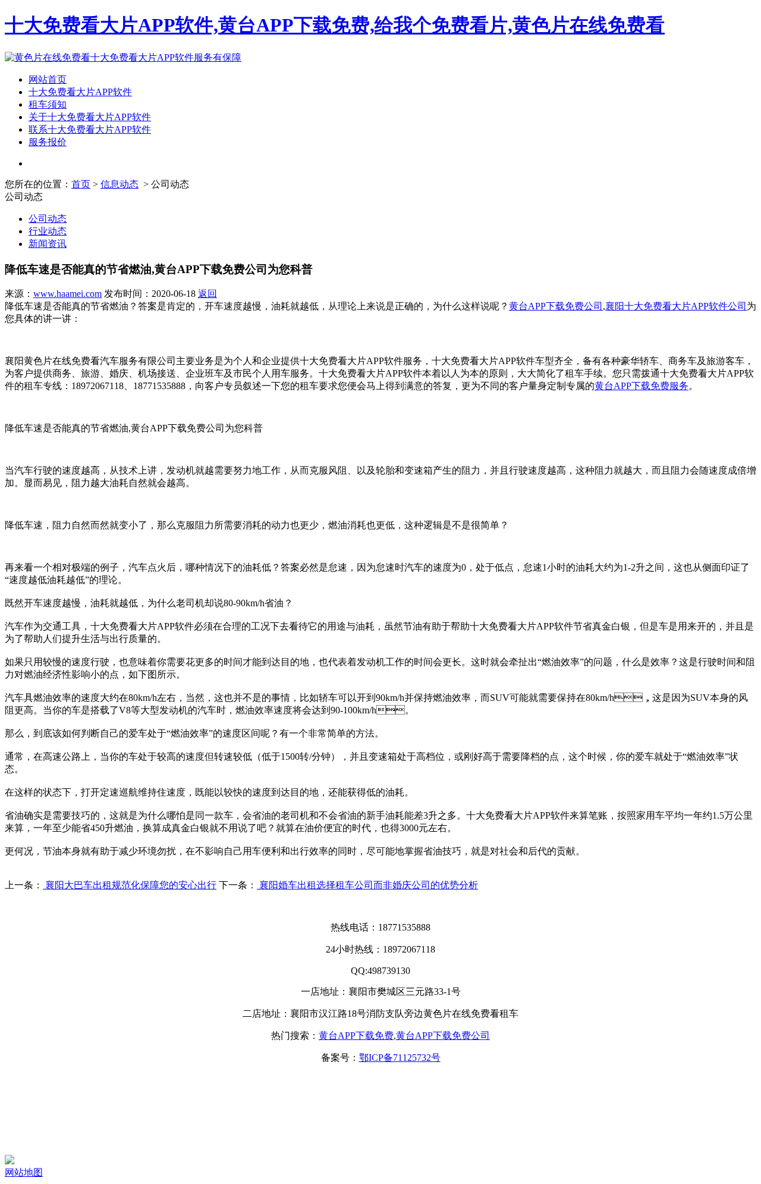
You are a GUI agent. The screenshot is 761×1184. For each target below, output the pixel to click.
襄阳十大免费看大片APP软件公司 (676, 306)
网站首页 (48, 79)
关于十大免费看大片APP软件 (90, 117)
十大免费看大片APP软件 (80, 92)
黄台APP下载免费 (356, 1035)
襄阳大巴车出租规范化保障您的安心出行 (129, 885)
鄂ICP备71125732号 (400, 1058)
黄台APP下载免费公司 (556, 306)
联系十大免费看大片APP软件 (90, 129)
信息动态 (119, 184)
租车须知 (48, 104)
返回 (207, 294)
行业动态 (48, 231)
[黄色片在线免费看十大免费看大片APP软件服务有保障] (123, 57)
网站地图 (24, 1172)
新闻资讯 (48, 244)
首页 (80, 184)
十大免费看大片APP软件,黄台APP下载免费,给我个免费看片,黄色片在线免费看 (335, 25)
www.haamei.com (67, 294)
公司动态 (48, 219)
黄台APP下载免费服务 (641, 386)
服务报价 (48, 142)
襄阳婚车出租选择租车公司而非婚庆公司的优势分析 (367, 885)
